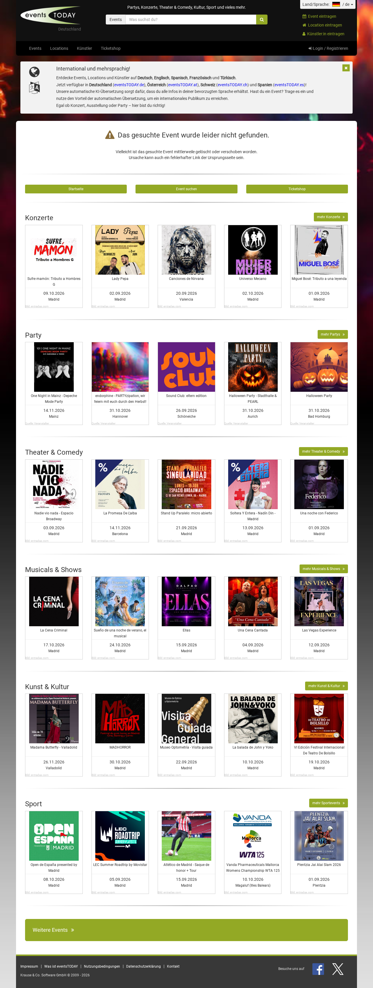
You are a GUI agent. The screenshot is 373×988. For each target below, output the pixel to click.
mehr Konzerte (330, 217)
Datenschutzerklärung (143, 966)
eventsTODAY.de (129, 84)
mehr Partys (332, 334)
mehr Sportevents (327, 803)
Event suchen (186, 189)
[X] (338, 969)
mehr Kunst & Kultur (325, 686)
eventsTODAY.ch (232, 84)
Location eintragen (324, 25)
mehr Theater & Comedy (322, 451)
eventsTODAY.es (289, 84)
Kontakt (173, 966)
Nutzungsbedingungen (102, 966)
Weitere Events (52, 930)
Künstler (84, 48)
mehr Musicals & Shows (323, 569)
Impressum (29, 966)
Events (35, 48)
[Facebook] (318, 969)
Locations (59, 48)
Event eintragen (321, 16)
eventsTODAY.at (182, 84)
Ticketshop (111, 48)
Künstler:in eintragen (324, 33)
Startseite (75, 189)
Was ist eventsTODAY (61, 966)
